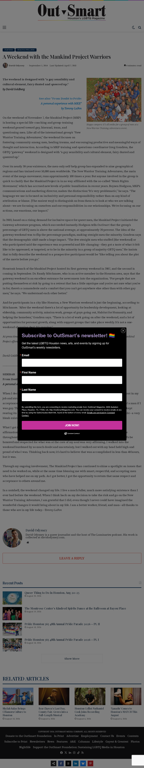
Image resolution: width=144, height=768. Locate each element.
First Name (29, 372)
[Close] (123, 330)
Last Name (29, 389)
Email (25, 355)
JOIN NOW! (72, 425)
